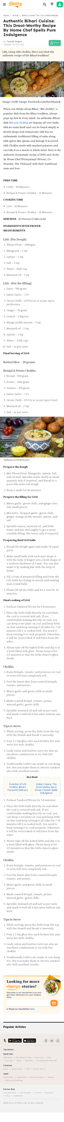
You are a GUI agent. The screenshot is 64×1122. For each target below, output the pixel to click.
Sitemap (51, 1077)
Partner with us (39, 1069)
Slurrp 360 (9, 1060)
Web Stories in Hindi (24, 1057)
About (5, 1069)
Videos (18, 1060)
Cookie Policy (22, 1077)
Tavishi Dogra (14, 41)
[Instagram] (57, 1040)
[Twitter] (51, 1040)
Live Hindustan (25, 1093)
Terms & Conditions (37, 1077)
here (32, 1009)
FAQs (28, 1069)
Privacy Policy (8, 1077)
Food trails (29, 1060)
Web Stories (7, 1057)
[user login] (60, 4)
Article (15, 15)
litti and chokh (17, 122)
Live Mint (38, 1093)
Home (6, 15)
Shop (49, 1057)
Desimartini (49, 1093)
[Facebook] (45, 1040)
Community (39, 1057)
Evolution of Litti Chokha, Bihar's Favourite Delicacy (17, 787)
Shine (7, 1096)
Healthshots (18, 1096)
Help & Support (17, 1069)
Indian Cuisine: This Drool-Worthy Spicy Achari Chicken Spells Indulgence (46, 788)
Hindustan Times (9, 1093)
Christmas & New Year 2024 (46, 1060)
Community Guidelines (14, 1080)
